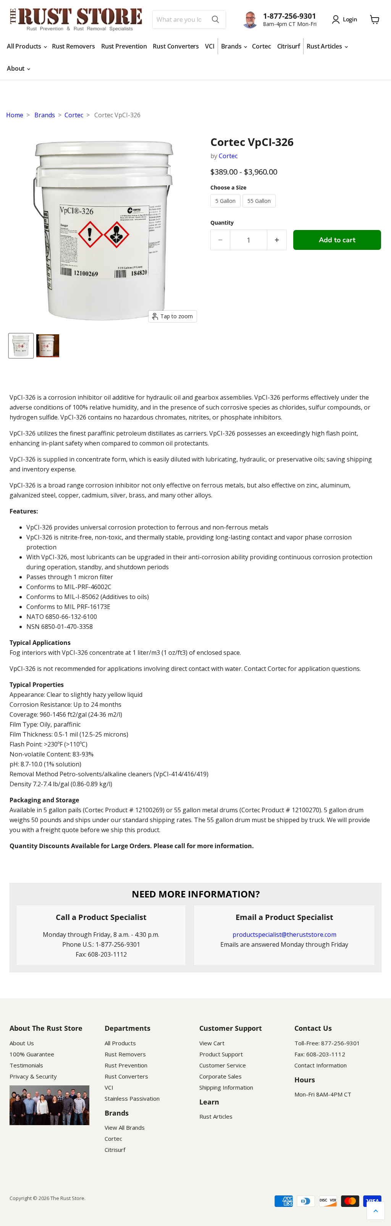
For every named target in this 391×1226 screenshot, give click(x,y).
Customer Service (222, 1065)
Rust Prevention (124, 46)
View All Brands (125, 1127)
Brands (232, 46)
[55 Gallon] (260, 209)
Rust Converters (176, 46)
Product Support (221, 1054)
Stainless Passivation (132, 1098)
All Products (25, 46)
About (16, 68)
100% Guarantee (32, 1054)
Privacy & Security (33, 1076)
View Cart (212, 1043)
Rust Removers (73, 46)
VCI (210, 46)
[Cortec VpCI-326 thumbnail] (21, 346)
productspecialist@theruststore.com (284, 934)
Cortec (261, 46)
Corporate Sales (220, 1076)
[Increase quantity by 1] (277, 240)
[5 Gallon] (226, 209)
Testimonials (26, 1065)
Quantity (222, 223)
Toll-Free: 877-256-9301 (327, 1043)
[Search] (215, 19)
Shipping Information (226, 1087)
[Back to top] (376, 1211)
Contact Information (320, 1065)
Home (14, 115)
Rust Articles (325, 46)
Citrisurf (289, 46)
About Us (22, 1043)
